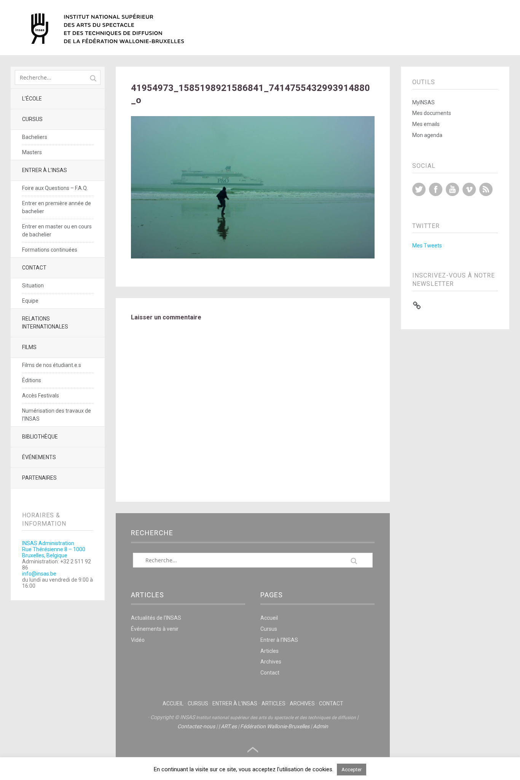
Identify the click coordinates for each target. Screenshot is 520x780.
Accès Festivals (40, 395)
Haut (252, 750)
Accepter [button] (351, 769)
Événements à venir (155, 629)
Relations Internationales (45, 323)
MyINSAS (423, 102)
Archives (270, 662)
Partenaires (39, 478)
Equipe (30, 301)
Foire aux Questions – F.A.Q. (55, 188)
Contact (34, 268)
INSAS (107, 28)
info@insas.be (39, 574)
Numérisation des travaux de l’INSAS (56, 415)
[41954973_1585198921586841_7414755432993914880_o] (253, 256)
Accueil (269, 618)
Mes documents (431, 113)
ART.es (229, 726)
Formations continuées (49, 250)
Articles (269, 651)
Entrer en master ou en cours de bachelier (57, 230)
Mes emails (426, 124)
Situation (33, 285)
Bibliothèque (40, 437)
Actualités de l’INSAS (156, 618)
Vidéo (138, 640)
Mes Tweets (427, 245)
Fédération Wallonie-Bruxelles (274, 726)
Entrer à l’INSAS (44, 170)
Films (29, 347)
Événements (39, 457)
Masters (32, 152)
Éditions (31, 380)
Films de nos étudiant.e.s (51, 365)
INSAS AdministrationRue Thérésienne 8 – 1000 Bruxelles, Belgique (53, 549)
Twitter (419, 189)
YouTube (452, 189)
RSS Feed (486, 189)
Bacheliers (34, 137)
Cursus (32, 119)
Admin (320, 726)
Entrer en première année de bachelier (56, 207)
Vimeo (469, 189)
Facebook (435, 189)
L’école (32, 99)
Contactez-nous (196, 726)
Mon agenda (427, 135)
